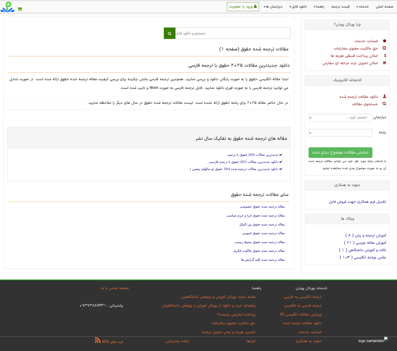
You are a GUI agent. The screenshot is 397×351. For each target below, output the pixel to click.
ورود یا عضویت (241, 6)
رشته (382, 132)
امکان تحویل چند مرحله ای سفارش (351, 63)
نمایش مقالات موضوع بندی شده (340, 152)
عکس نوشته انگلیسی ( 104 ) (363, 257)
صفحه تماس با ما (115, 288)
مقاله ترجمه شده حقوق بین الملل (262, 224)
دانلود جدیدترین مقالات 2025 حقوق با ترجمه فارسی (244, 162)
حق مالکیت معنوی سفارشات (356, 48)
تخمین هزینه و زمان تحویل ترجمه (228, 332)
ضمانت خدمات (366, 41)
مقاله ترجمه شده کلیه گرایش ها (263, 259)
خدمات (364, 6)
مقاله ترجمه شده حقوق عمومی (263, 233)
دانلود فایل (299, 6)
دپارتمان (382, 117)
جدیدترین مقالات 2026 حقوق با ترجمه (253, 154)
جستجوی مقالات (365, 104)
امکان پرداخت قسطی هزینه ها (355, 56)
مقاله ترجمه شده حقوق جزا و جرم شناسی (256, 215)
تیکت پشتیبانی (177, 341)
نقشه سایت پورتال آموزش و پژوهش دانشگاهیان (218, 297)
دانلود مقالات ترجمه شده (359, 97)
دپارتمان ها (274, 6)
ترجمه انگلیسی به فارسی (303, 297)
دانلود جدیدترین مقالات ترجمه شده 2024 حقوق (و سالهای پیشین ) (234, 169)
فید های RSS (112, 342)
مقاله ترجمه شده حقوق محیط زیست (260, 242)
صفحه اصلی (385, 6)
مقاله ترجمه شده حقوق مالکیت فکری (259, 250)
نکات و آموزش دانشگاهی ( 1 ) (362, 250)
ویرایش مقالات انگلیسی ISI (301, 314)
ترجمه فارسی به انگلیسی (303, 305)
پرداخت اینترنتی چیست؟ (236, 314)
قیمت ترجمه (340, 6)
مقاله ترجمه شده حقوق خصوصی (262, 206)
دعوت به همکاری (309, 341)
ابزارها (251, 341)
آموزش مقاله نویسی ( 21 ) (365, 243)
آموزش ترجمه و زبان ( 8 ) (366, 235)
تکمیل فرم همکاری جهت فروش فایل (357, 202)
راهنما (320, 6)
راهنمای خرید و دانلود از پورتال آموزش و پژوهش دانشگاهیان (208, 305)
